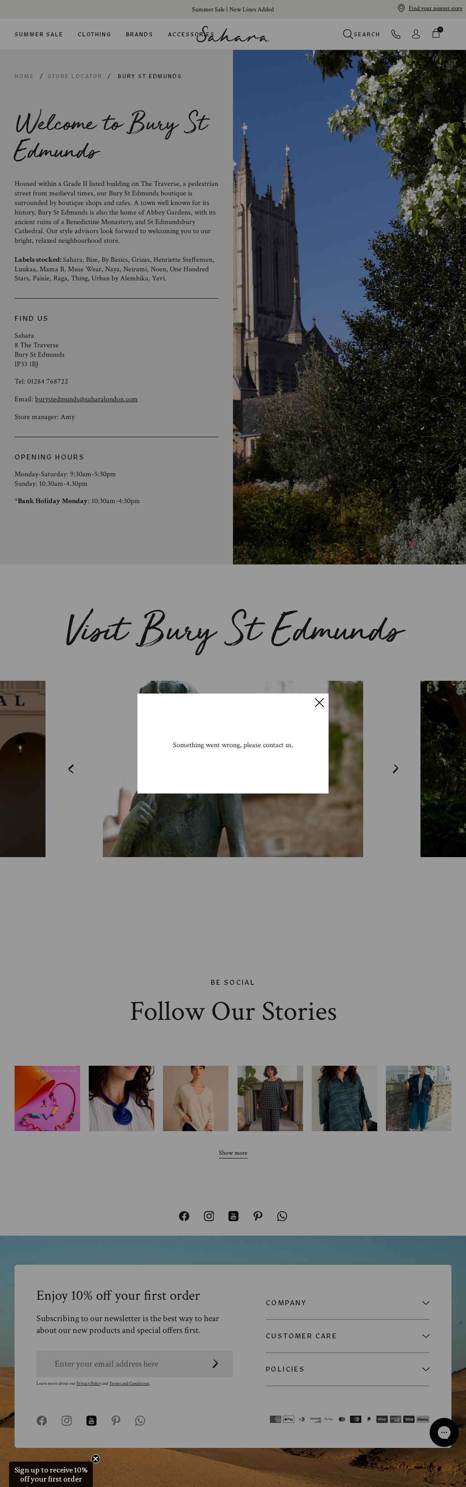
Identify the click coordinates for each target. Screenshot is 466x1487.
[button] (51, 1474)
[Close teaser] (95, 1458)
